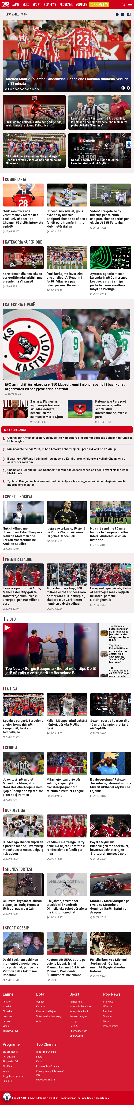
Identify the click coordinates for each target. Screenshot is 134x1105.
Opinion (40, 1001)
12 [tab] (33, 89)
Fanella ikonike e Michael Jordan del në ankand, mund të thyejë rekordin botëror (108, 968)
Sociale (7, 1021)
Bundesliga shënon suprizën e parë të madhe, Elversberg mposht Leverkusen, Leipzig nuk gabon (23, 850)
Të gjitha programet (13, 1076)
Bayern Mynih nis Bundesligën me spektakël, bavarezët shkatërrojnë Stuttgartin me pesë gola (109, 850)
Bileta (39, 1056)
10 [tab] (28, 89)
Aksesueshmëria (45, 1079)
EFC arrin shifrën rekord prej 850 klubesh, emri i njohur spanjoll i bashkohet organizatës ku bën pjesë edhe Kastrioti (65, 388)
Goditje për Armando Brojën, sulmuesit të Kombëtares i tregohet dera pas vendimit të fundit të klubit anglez (70, 439)
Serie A (11, 747)
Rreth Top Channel (46, 1051)
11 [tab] (30, 89)
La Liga (11, 688)
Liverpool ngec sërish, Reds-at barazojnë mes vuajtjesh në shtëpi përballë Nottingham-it (110, 596)
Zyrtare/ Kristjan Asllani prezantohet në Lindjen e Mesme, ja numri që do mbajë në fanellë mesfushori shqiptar (66, 483)
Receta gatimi (110, 1026)
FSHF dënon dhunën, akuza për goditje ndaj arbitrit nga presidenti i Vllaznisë (23, 280)
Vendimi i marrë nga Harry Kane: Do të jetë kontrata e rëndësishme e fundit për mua (66, 850)
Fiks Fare (7, 1066)
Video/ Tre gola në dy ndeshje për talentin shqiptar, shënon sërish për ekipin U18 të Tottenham (109, 219)
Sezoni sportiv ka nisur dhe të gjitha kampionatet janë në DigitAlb (109, 727)
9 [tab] (26, 89)
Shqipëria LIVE (10, 1061)
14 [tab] (38, 89)
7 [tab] (21, 89)
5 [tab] (16, 89)
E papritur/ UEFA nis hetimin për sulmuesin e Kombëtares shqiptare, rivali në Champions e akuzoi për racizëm (66, 460)
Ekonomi (7, 1016)
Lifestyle (108, 1006)
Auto (39, 1021)
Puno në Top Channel (47, 1066)
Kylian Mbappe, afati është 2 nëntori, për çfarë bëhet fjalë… (67, 727)
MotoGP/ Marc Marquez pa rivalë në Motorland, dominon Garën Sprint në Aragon (109, 909)
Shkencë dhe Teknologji (49, 1016)
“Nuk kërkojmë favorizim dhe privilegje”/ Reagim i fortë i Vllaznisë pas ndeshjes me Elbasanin (65, 282)
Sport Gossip (17, 928)
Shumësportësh (19, 869)
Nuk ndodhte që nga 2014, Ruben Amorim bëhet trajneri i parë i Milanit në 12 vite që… (63, 449)
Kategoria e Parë (20, 304)
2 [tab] (8, 89)
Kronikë (7, 1006)
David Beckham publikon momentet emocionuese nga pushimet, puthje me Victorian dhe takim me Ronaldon (20, 969)
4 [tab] (13, 89)
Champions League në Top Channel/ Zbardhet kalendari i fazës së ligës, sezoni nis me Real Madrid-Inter (67, 471)
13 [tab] (35, 89)
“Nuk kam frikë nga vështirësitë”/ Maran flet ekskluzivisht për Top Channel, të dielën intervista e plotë (23, 221)
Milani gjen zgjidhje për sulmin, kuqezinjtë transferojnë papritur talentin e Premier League (65, 787)
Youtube (81, 4)
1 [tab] (6, 89)
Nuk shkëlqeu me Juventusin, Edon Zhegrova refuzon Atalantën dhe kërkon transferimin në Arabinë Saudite (22, 538)
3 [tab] (11, 89)
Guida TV (8, 1081)
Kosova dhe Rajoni (46, 1011)
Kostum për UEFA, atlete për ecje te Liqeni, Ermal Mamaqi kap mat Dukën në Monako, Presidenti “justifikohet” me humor (67, 969)
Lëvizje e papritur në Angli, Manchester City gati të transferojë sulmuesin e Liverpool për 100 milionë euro (22, 598)
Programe (66, 4)
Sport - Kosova (18, 496)
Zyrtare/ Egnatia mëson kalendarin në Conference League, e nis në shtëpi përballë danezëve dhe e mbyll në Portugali (108, 284)
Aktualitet (8, 1011)
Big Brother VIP (11, 1051)
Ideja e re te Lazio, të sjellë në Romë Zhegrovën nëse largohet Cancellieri (66, 535)
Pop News (50, 4)
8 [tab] (23, 89)
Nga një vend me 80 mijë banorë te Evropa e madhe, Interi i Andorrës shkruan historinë (109, 536)
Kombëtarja (15, 179)
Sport (37, 4)
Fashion (107, 1011)
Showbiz (108, 1001)
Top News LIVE (99, 4)
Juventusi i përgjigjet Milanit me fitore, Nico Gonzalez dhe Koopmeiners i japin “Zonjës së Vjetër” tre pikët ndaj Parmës (23, 789)
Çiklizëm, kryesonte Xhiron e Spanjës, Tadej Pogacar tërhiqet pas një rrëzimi (22, 907)
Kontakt (40, 1061)
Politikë (7, 1001)
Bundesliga (15, 810)
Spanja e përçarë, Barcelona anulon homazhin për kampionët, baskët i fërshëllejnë (23, 729)
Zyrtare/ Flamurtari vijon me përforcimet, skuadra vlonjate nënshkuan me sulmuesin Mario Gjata (46, 411)
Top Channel (46, 1044)
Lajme (15, 4)
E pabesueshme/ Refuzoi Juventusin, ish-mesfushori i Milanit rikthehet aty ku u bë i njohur (110, 787)
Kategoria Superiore (23, 242)
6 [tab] (18, 89)
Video (26, 4)
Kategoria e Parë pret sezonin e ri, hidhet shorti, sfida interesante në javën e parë (111, 411)
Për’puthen (9, 1056)
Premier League (18, 559)
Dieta (106, 1021)
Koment (40, 1006)
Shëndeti (108, 1016)
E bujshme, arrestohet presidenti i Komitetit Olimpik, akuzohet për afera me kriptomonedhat (67, 909)
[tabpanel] (67, 56)
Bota (40, 994)
